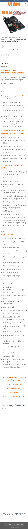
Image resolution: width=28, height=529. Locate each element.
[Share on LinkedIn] (15, 55)
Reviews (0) (4, 66)
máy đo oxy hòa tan (14, 37)
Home (2, 37)
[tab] (14, 63)
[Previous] (1, 462)
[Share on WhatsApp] (2, 55)
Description (4, 63)
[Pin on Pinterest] (13, 55)
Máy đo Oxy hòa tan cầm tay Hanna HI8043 (20, 514)
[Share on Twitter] (7, 55)
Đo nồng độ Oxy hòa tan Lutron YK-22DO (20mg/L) (7, 514)
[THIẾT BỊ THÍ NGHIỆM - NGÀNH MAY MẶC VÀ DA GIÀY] (14, 4)
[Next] (27, 462)
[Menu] (2, 4)
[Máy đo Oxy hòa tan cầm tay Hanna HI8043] (21, 458)
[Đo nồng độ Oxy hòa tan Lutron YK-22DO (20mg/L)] (7, 458)
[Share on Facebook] (5, 55)
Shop (6, 37)
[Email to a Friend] (10, 55)
